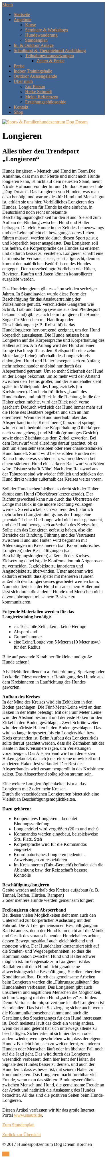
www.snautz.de (28, 1115)
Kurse (30, 24)
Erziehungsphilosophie (45, 101)
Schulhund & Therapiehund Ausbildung (50, 50)
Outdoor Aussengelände (35, 76)
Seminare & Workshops (46, 29)
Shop (18, 112)
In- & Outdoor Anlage (34, 45)
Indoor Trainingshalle (33, 71)
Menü (7, 4)
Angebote (22, 19)
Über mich (23, 81)
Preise (19, 65)
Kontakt (21, 107)
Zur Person (35, 86)
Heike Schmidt (38, 91)
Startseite (22, 14)
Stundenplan (36, 40)
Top (5, 1154)
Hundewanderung (41, 35)
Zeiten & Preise (50, 60)
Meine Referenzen (41, 96)
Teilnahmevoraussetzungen (49, 55)
